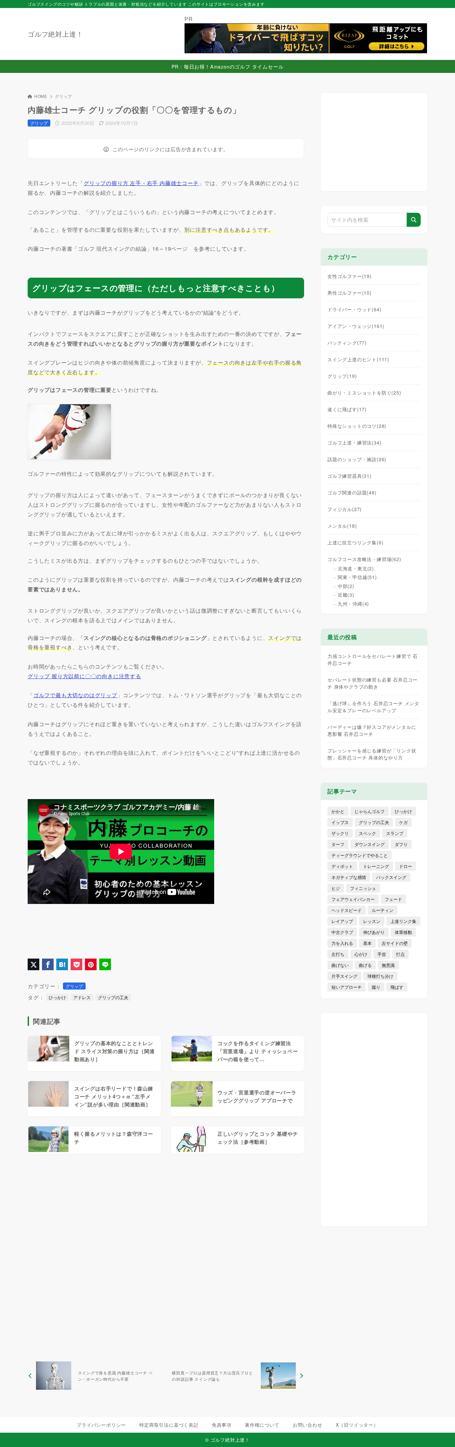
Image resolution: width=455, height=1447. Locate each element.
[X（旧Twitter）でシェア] (33, 964)
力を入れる (342, 943)
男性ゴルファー (349, 292)
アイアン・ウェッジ (355, 326)
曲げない (340, 965)
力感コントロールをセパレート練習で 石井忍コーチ (372, 659)
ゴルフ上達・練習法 (354, 442)
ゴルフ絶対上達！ (55, 34)
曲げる (365, 965)
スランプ (394, 833)
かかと (337, 811)
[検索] (414, 220)
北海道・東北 (356, 568)
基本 (367, 943)
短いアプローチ (346, 987)
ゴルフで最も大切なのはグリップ (75, 695)
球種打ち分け (380, 976)
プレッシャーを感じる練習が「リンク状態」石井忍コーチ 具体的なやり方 (371, 754)
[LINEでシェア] (105, 964)
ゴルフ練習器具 (349, 475)
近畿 (346, 594)
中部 (346, 586)
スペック (367, 833)
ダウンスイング (369, 844)
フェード (393, 899)
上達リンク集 (403, 921)
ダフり (401, 844)
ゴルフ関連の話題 (352, 492)
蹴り (376, 987)
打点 (400, 954)
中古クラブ (342, 932)
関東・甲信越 (357, 577)
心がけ (360, 954)
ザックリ (340, 833)
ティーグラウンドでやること (359, 855)
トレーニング (376, 866)
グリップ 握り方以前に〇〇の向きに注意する (84, 676)
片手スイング (344, 976)
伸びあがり (374, 932)
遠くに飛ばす (347, 409)
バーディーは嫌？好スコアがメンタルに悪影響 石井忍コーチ (371, 730)
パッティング (347, 342)
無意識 (388, 965)
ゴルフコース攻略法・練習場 (364, 559)
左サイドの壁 (395, 943)
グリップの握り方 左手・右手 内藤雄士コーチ (141, 183)
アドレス (82, 997)
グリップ (63, 96)
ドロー (405, 866)
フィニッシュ (363, 888)
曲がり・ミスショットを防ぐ (364, 392)
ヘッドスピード (346, 910)
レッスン (371, 921)
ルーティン (382, 910)
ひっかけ (57, 997)
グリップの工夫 (113, 997)
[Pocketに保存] (76, 964)
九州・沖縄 (353, 603)
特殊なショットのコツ (356, 426)
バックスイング (391, 877)
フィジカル (344, 509)
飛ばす (396, 987)
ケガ (403, 822)
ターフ (337, 844)
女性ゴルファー (349, 276)
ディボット (342, 866)
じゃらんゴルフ (369, 811)
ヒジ (335, 888)
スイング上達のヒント (358, 359)
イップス (340, 822)
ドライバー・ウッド (354, 309)
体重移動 (403, 932)
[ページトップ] (440, 1432)
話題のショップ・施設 (356, 459)
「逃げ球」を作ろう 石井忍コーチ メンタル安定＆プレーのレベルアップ (373, 707)
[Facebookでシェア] (48, 964)
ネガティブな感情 (348, 877)
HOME (40, 96)
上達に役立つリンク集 (355, 542)
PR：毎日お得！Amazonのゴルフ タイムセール (228, 66)
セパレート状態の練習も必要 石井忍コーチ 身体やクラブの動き (372, 683)
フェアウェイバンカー (353, 899)
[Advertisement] (166, 1256)
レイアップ (342, 921)
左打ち (337, 954)
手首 (381, 954)
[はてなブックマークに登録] (62, 964)
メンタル (342, 525)
